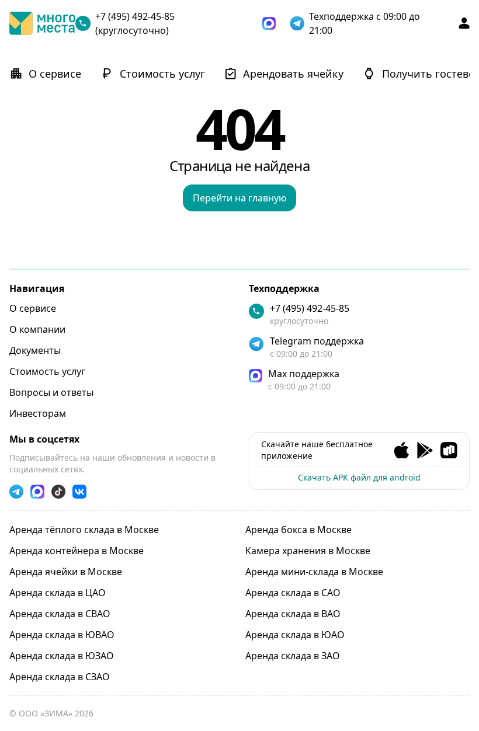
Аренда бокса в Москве (298, 529)
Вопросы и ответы (51, 392)
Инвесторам (37, 413)
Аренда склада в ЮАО (295, 634)
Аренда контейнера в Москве (76, 550)
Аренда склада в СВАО (59, 613)
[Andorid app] (424, 450)
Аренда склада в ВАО (293, 613)
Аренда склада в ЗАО (292, 655)
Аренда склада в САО (293, 592)
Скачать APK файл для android (359, 477)
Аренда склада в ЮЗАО (61, 655)
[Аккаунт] (464, 23)
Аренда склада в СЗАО (59, 676)
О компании (37, 329)
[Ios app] (401, 450)
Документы (35, 350)
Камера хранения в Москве (307, 550)
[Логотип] (42, 23)
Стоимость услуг (47, 371)
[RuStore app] (448, 450)
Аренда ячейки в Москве (65, 571)
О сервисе (32, 308)
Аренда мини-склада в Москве (314, 571)
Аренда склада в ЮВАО (61, 634)
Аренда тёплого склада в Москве (84, 529)
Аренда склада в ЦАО (57, 592)
